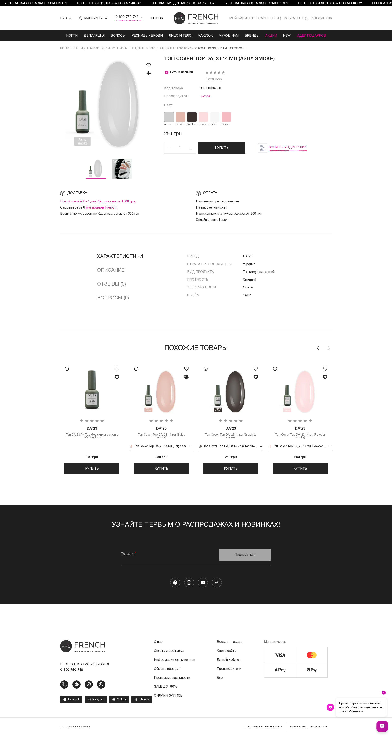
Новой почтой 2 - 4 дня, (98, 201)
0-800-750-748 (127, 17)
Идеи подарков (311, 35)
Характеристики (120, 256)
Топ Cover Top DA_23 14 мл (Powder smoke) (300, 433)
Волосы (118, 35)
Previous (318, 348)
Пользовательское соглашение (263, 727)
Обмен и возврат (167, 669)
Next (328, 348)
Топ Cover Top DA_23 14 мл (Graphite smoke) (230, 433)
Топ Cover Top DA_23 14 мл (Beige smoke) (161, 433)
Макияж (205, 35)
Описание (111, 270)
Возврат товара (229, 642)
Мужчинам (229, 35)
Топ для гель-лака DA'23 (174, 48)
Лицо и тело (180, 35)
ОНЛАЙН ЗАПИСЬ (168, 695)
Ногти (72, 35)
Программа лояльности (172, 677)
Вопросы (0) (113, 298)
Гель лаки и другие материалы (106, 48)
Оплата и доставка (169, 651)
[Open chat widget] (382, 726)
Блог (220, 677)
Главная (65, 48)
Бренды (252, 35)
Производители (229, 669)
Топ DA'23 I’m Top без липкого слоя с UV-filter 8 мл (92, 433)
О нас (158, 642)
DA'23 (205, 96)
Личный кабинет (229, 660)
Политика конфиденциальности (309, 727)
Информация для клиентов (174, 660)
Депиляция (94, 35)
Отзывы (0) (111, 284)
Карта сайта (226, 651)
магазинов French (101, 207)
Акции (271, 35)
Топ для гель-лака (142, 48)
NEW (287, 35)
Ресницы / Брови (147, 35)
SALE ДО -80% (165, 686)
